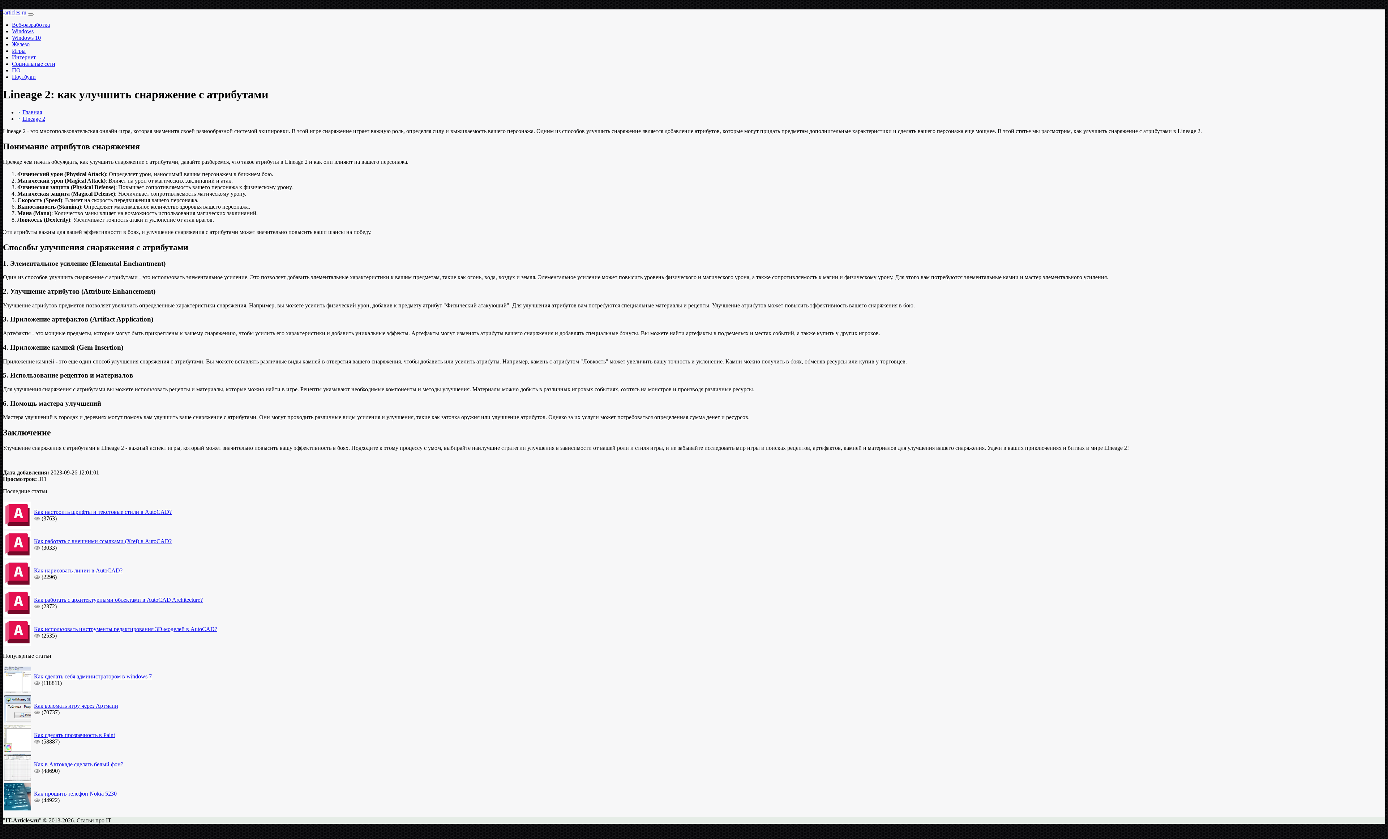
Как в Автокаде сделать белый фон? (78, 764)
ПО (16, 70)
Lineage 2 (33, 119)
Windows (23, 31)
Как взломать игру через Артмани (76, 706)
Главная (32, 112)
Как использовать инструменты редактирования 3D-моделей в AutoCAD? (125, 629)
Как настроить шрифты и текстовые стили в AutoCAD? (103, 512)
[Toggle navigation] (31, 14)
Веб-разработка (31, 25)
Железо (21, 44)
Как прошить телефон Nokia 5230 (75, 794)
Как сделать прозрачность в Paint (74, 735)
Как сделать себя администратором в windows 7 (93, 676)
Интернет (24, 57)
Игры (19, 51)
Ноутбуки (24, 77)
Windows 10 (26, 38)
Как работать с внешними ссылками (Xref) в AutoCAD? (103, 541)
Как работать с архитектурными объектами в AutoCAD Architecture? (118, 600)
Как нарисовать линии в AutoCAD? (78, 570)
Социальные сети (33, 64)
